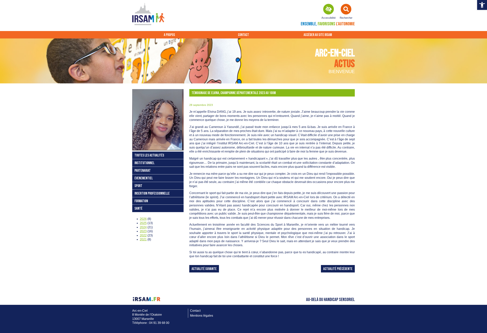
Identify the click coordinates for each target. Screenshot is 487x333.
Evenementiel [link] (143, 178)
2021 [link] (143, 239)
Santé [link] (138, 208)
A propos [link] (169, 35)
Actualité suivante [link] (204, 269)
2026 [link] (143, 218)
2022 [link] (143, 235)
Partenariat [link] (142, 170)
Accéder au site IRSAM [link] (318, 35)
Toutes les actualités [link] (149, 155)
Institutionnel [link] (144, 163)
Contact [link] (243, 35)
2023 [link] (143, 231)
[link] (482, 5)
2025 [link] (143, 223)
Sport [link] (138, 186)
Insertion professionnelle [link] (152, 193)
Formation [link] (141, 201)
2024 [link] (143, 227)
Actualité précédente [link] (338, 269)
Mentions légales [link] (201, 315)
